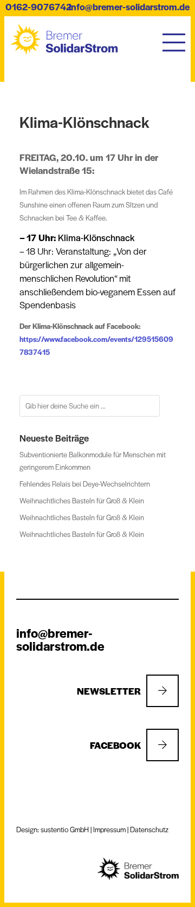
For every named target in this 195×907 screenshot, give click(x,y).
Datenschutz (149, 829)
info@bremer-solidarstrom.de (129, 6)
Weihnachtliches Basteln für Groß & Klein (82, 500)
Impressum (109, 829)
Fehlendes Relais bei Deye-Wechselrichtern (85, 483)
